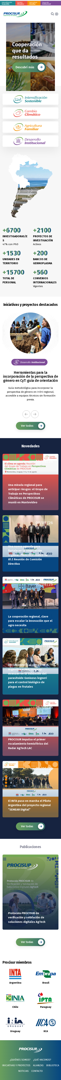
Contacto (37, 1071)
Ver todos (27, 425)
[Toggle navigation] (56, 14)
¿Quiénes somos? (20, 1059)
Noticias (23, 1071)
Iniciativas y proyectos (16, 1065)
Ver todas (27, 826)
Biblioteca (52, 1065)
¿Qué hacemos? (42, 1059)
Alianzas (38, 1065)
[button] (26, 414)
